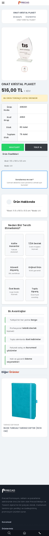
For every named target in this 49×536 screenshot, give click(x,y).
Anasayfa (17, 17)
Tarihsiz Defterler (11, 425)
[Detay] (24, 421)
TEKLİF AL (37, 147)
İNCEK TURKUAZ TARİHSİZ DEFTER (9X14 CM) (23, 429)
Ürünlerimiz (31, 17)
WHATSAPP (14, 147)
